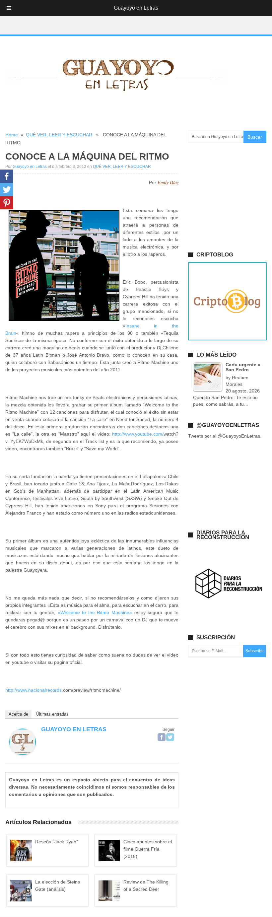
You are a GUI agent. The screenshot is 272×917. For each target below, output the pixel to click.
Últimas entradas (52, 714)
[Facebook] (162, 737)
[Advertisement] (136, 18)
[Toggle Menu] (9, 8)
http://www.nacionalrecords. (34, 690)
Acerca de (18, 714)
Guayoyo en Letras (30, 166)
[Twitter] (170, 737)
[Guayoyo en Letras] (22, 753)
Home (11, 134)
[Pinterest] (6, 202)
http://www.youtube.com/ (138, 434)
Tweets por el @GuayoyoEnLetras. (224, 436)
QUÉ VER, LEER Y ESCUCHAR (59, 134)
